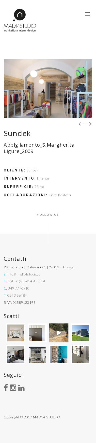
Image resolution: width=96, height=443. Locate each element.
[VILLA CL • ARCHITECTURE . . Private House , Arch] (80, 333)
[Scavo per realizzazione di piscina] (58, 333)
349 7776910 (19, 288)
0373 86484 (17, 295)
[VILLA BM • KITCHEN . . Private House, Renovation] (15, 354)
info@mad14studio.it (23, 274)
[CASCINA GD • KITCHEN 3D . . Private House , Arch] (80, 354)
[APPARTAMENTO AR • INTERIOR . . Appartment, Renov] (58, 354)
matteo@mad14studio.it (26, 281)
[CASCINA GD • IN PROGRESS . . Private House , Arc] (37, 333)
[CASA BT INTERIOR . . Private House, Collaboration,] (15, 333)
